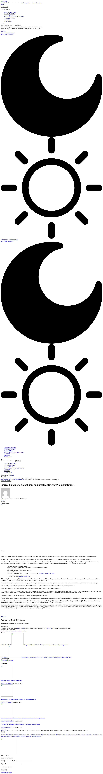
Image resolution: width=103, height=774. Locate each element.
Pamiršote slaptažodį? (6, 772)
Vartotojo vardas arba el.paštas (8, 761)
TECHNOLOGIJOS (6, 481)
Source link (3, 616)
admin (2, 500)
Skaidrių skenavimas (35, 734)
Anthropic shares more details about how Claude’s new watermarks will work (18, 699)
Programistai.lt (4, 7)
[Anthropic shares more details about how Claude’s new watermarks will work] (7, 696)
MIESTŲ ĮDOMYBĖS (7, 683)
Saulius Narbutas (70, 734)
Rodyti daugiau (10, 32)
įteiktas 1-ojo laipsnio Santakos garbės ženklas (11, 680)
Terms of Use (20, 628)
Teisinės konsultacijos (23, 734)
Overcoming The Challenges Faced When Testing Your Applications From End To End (20, 724)
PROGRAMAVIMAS (6, 727)
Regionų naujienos (26, 736)
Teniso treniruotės (97, 734)
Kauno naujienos (15, 736)
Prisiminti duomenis (7, 767)
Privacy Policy (49, 628)
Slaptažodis (3, 764)
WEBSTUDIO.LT (5, 730)
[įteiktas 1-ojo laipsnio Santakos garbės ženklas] (7, 677)
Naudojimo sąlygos (37, 2)
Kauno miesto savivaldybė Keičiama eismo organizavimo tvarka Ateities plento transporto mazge (23, 717)
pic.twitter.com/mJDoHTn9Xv (46, 573)
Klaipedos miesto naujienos (48, 734)
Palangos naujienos (36, 736)
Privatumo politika (25, 2)
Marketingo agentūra (11, 734)
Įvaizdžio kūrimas (80, 734)
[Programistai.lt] (9, 239)
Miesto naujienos (60, 734)
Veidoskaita (88, 734)
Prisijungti (11, 475)
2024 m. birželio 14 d (24, 576)
